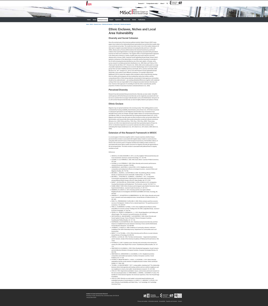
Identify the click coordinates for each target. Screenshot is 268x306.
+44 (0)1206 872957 (91, 297)
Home (89, 19)
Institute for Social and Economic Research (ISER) (89, 3)
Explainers (118, 19)
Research (141, 3)
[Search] (167, 3)
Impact (111, 19)
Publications (141, 19)
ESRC (151, 295)
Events (134, 19)
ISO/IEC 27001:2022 (178, 295)
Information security (153, 301)
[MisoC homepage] (134, 12)
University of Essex (176, 3)
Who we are (126, 19)
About (162, 3)
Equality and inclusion (171, 301)
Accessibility (162, 301)
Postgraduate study (152, 3)
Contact (180, 301)
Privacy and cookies (142, 301)
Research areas (102, 19)
